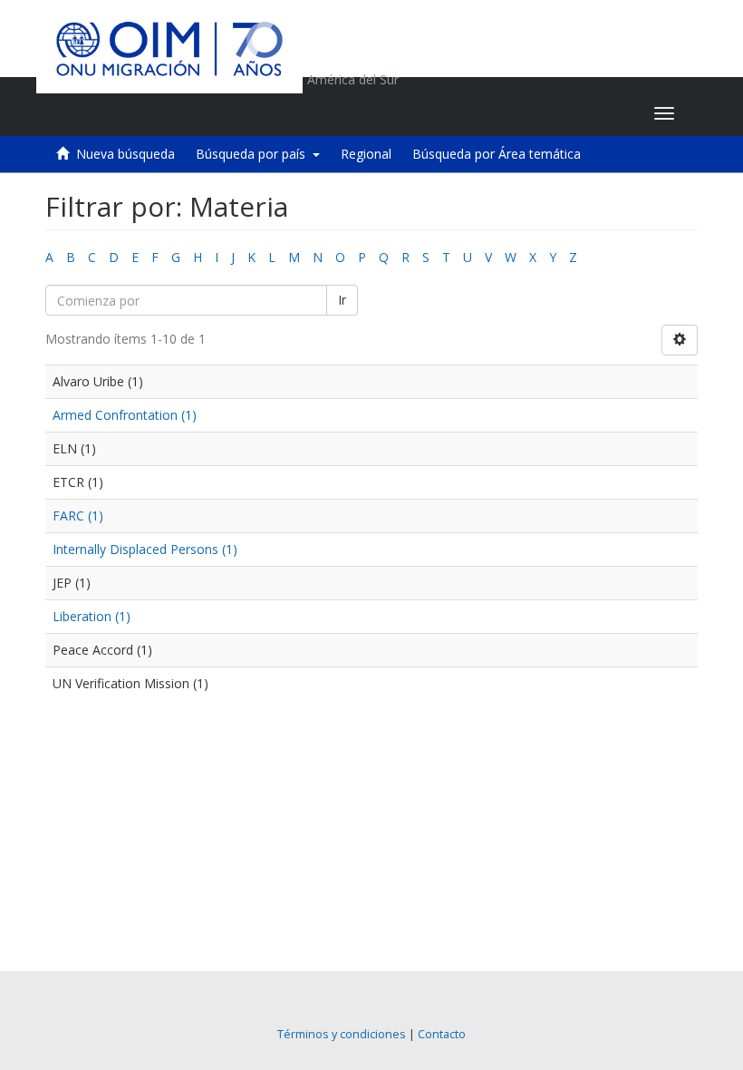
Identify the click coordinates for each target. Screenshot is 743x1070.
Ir (342, 299)
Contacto (442, 1034)
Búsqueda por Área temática (496, 153)
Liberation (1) (91, 616)
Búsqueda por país (254, 153)
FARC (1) (78, 515)
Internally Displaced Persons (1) (145, 549)
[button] (527, 113)
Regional (366, 153)
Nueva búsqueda (125, 153)
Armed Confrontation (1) (125, 414)
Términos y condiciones (341, 1034)
